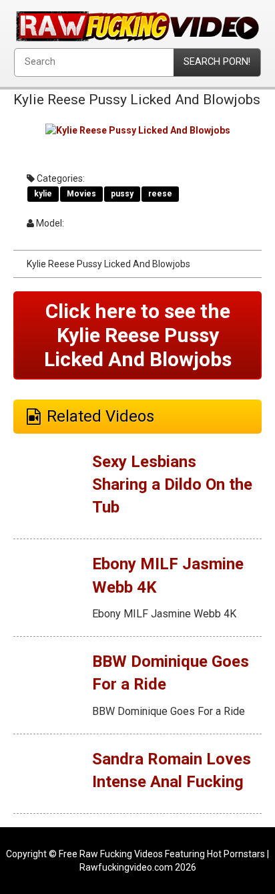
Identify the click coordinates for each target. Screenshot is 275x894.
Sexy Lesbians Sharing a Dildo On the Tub (172, 484)
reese (160, 193)
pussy (122, 193)
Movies (81, 193)
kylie (43, 193)
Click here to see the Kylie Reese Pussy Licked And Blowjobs (138, 335)
